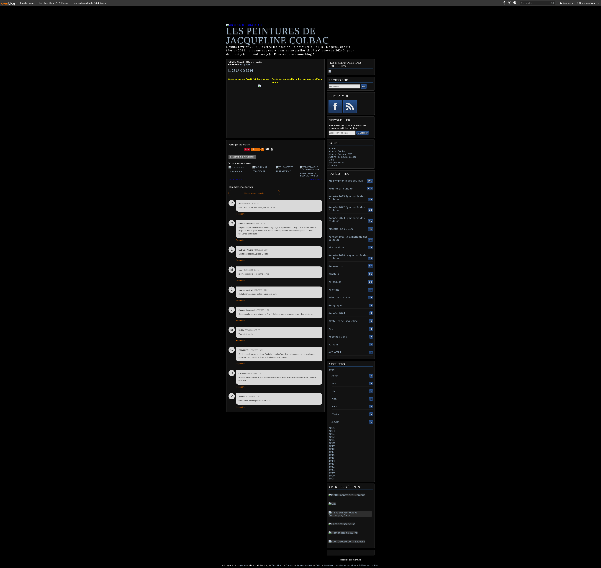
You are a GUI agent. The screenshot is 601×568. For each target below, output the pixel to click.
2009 (332, 475)
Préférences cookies (368, 565)
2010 (332, 472)
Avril (334, 398)
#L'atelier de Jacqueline (343, 321)
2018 (332, 448)
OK (363, 86)
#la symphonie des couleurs (346, 180)
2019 (332, 445)
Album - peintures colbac (342, 156)
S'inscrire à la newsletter (242, 156)
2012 (332, 466)
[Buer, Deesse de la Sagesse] (347, 541)
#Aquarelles (336, 266)
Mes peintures (336, 162)
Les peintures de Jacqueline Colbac (277, 35)
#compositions (338, 336)
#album (333, 344)
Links (331, 159)
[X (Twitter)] (509, 3)
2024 (332, 430)
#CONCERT (335, 352)
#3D (331, 328)
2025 (332, 427)
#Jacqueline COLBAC (341, 228)
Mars (334, 406)
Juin (334, 383)
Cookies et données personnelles (340, 565)
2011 (332, 469)
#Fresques (335, 281)
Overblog (356, 560)
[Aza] (333, 503)
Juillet (335, 375)
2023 (332, 433)
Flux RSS (350, 106)
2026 (332, 369)
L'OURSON (241, 70)
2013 (332, 463)
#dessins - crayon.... (340, 297)
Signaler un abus (304, 565)
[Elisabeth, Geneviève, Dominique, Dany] (351, 515)
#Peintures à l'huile (341, 188)
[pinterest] (514, 3)
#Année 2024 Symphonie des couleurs (347, 219)
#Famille (334, 289)
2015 (332, 457)
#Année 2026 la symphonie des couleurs (348, 257)
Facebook (335, 106)
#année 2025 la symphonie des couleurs (348, 238)
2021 (332, 439)
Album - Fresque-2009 (340, 154)
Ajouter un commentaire (254, 193)
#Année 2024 (337, 313)
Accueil (332, 148)
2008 (332, 478)
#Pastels (334, 274)
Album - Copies (337, 151)
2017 (332, 451)
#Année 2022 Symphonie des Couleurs (347, 209)
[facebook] (504, 3)
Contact (333, 165)
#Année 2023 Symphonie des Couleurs (347, 198)
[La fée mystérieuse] (343, 524)
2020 (332, 442)
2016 (332, 454)
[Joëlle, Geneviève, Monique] (348, 495)
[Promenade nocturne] (344, 532)
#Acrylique (245, 64)
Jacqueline (242, 565)
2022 (332, 436)
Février (335, 414)
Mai (333, 391)
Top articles (277, 565)
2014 (332, 460)
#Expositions (336, 247)
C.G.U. (318, 565)
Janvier (335, 421)
